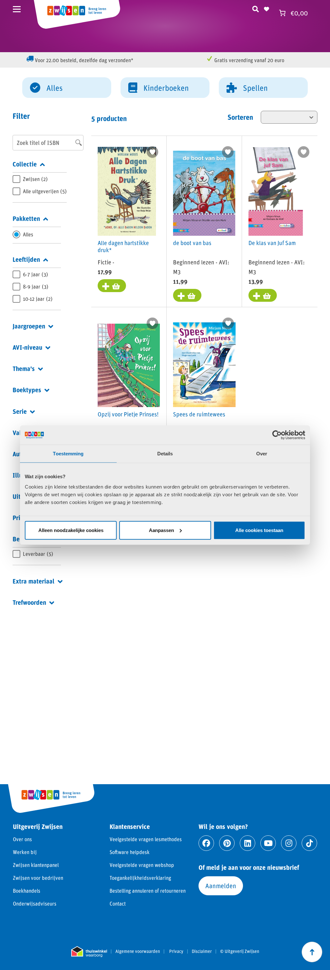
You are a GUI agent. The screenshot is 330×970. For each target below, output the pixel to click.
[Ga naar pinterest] (227, 843)
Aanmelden (220, 885)
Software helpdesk (130, 852)
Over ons (22, 839)
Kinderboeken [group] (166, 88)
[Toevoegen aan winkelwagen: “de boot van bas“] (187, 295)
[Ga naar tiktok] (309, 843)
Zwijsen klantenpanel (36, 864)
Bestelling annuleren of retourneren (148, 890)
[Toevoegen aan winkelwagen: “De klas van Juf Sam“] (262, 295)
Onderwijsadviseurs (34, 903)
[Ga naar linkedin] (247, 843)
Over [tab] (261, 453)
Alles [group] (54, 88)
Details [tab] (165, 453)
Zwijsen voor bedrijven (38, 877)
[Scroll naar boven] (312, 952)
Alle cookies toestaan (259, 530)
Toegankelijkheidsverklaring (140, 877)
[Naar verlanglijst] (266, 8)
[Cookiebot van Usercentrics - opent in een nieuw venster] (277, 435)
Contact (118, 903)
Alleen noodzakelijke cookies (70, 530)
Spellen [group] (255, 88)
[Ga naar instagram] (288, 843)
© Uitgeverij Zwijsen (239, 951)
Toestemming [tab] (68, 453)
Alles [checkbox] (28, 234)
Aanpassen (161, 530)
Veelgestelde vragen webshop (142, 864)
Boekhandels (26, 890)
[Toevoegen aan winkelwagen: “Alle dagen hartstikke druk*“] (112, 285)
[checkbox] (40, 179)
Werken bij (25, 852)
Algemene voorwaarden (137, 951)
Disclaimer (202, 951)
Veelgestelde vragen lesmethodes (146, 839)
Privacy (176, 951)
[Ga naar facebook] (206, 843)
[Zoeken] (255, 8)
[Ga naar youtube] (268, 843)
